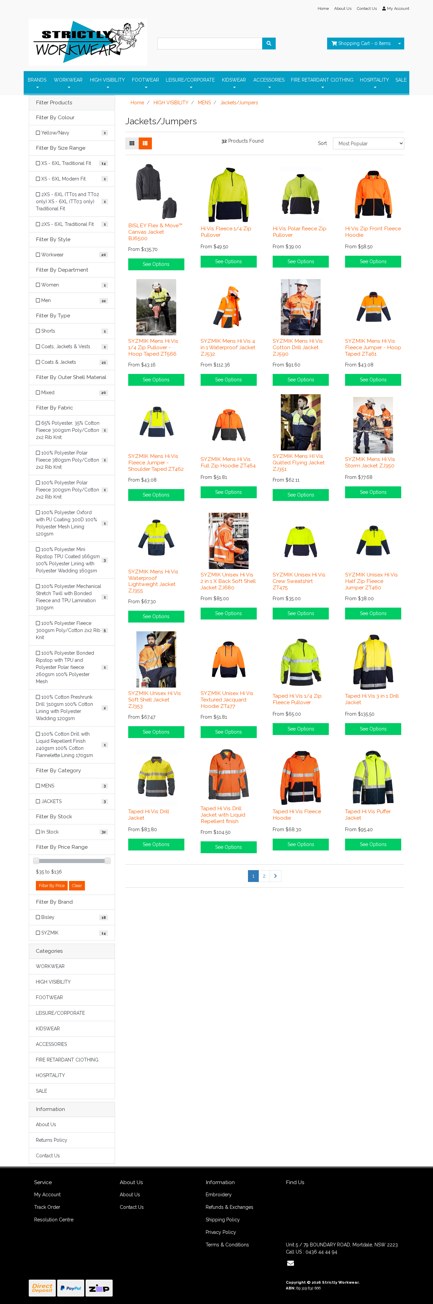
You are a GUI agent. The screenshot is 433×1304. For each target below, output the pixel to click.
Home (323, 8)
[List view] (145, 143)
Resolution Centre (53, 1219)
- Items (364, 43)
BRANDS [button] (37, 80)
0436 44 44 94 (321, 1252)
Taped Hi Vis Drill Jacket (148, 814)
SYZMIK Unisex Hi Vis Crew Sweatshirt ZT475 (299, 581)
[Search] (269, 43)
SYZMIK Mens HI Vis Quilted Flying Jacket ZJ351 (299, 462)
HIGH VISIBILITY (107, 80)
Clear (77, 885)
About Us (342, 8)
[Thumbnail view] (132, 143)
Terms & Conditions (227, 1244)
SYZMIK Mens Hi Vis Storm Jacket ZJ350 (370, 462)
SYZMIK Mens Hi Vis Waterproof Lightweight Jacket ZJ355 (153, 581)
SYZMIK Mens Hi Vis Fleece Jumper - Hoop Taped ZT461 (373, 347)
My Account (47, 1194)
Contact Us (367, 8)
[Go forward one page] (275, 876)
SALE (401, 80)
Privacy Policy (221, 1232)
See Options (156, 264)
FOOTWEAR (145, 80)
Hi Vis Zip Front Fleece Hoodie (373, 231)
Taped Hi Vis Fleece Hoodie (297, 814)
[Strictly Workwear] (88, 40)
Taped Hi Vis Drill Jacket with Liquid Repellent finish (223, 814)
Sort (322, 143)
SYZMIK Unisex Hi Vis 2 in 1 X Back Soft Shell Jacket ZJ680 (228, 581)
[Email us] (290, 1263)
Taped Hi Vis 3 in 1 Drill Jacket (372, 699)
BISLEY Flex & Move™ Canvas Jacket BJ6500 (155, 231)
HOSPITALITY (374, 80)
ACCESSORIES (268, 80)
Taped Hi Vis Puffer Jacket (368, 814)
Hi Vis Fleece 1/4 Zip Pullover (226, 231)
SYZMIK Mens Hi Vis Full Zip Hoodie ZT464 (228, 462)
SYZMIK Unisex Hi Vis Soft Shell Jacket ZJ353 (154, 699)
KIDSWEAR (234, 80)
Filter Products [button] (54, 103)
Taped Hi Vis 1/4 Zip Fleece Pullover (297, 699)
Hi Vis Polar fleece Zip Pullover (299, 231)
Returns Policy (51, 1140)
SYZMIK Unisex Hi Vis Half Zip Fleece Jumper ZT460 (371, 581)
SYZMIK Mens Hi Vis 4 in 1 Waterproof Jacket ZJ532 (228, 347)
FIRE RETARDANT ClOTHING (322, 80)
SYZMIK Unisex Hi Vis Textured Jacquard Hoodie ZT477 (227, 699)
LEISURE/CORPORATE (190, 80)
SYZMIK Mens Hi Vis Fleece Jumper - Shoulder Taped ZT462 (156, 462)
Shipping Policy (223, 1219)
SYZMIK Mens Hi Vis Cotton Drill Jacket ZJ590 (298, 347)
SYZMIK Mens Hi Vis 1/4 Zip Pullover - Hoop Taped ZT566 (153, 347)
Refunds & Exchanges (229, 1207)
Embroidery (219, 1194)
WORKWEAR (68, 80)
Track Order (47, 1207)
